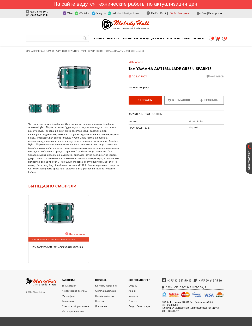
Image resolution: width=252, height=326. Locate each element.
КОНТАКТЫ (173, 38)
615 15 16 (210, 280)
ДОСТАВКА (158, 38)
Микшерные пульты (73, 311)
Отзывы (133, 285)
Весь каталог (69, 285)
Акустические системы (74, 291)
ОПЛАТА (127, 38)
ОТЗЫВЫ (198, 38)
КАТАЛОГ (99, 38)
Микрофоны (68, 296)
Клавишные (68, 301)
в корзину (145, 100)
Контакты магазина (106, 285)
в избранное (181, 100)
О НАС (186, 38)
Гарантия (133, 296)
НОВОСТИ (113, 38)
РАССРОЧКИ (141, 38)
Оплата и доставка (105, 291)
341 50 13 (179, 280)
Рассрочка (134, 301)
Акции (132, 291)
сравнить (211, 100)
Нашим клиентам (104, 296)
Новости (100, 301)
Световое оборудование (75, 306)
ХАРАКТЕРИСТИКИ (139, 114)
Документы (101, 306)
